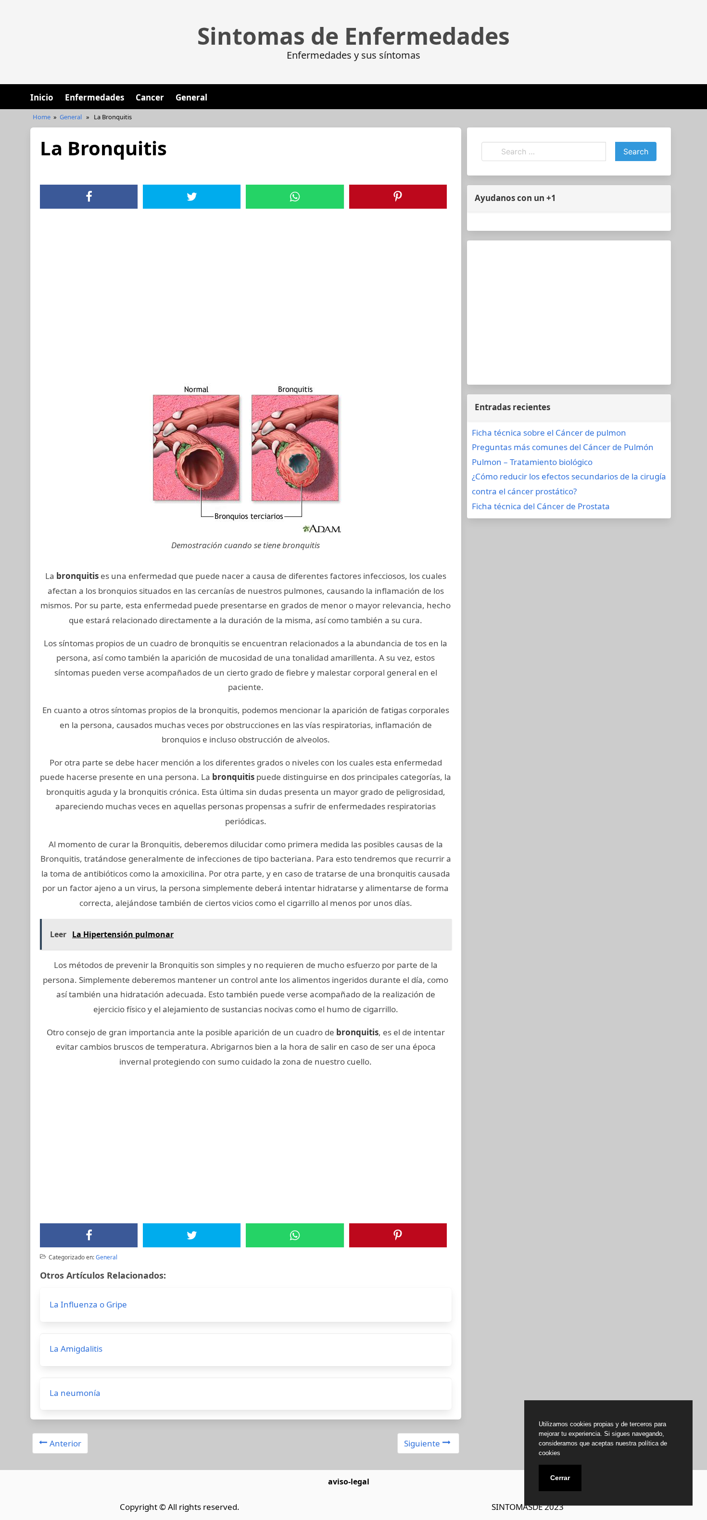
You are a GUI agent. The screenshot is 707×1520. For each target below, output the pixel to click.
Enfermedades (94, 97)
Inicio (41, 97)
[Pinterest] (397, 196)
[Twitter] (192, 196)
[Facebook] (89, 196)
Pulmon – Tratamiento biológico (532, 461)
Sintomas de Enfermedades (353, 36)
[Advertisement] (246, 281)
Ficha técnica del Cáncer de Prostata (541, 506)
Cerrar (560, 1478)
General (191, 97)
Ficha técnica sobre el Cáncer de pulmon (549, 432)
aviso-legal (348, 1481)
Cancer (150, 97)
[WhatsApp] (294, 196)
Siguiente (422, 1443)
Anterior (65, 1443)
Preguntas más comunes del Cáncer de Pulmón (563, 446)
